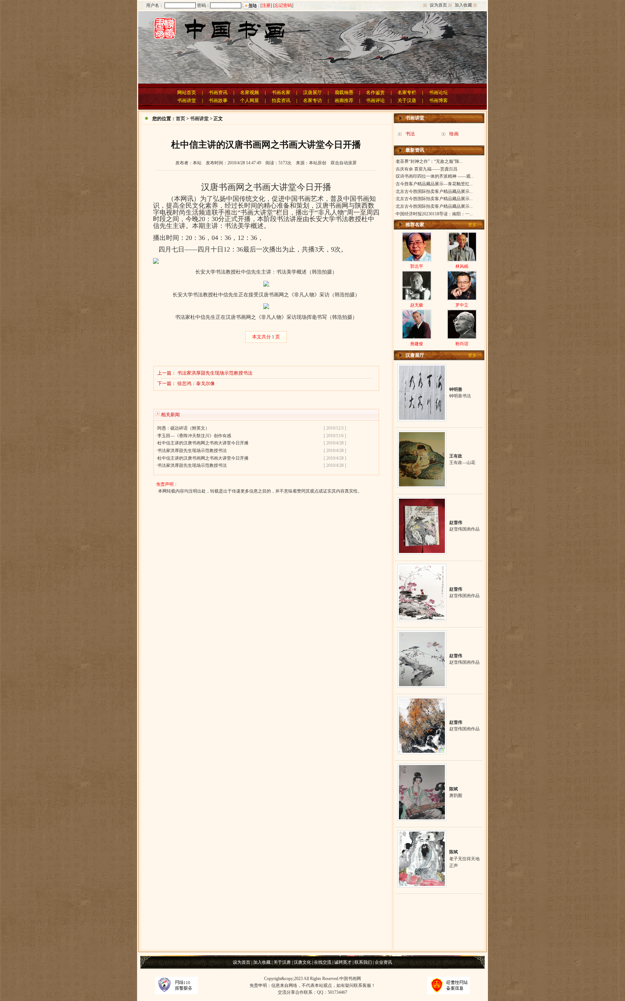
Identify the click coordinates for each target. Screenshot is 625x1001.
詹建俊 (416, 343)
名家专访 (312, 100)
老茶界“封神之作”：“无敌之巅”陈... (429, 161)
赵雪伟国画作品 (464, 529)
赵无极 (416, 305)
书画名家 (281, 92)
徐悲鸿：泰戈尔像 (196, 383)
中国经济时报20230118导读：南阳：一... (434, 213)
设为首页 (438, 5)
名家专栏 (406, 92)
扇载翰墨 (344, 92)
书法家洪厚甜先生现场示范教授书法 (214, 373)
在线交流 (322, 962)
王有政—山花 (462, 462)
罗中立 (461, 305)
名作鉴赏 (375, 92)
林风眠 (461, 266)
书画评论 (375, 100)
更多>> (475, 224)
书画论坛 (438, 92)
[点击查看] (422, 418)
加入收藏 (463, 5)
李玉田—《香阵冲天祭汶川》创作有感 (194, 435)
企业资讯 (383, 962)
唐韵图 (455, 795)
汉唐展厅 (312, 92)
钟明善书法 (460, 395)
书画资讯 (218, 92)
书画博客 (438, 100)
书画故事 (218, 100)
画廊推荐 (344, 100)
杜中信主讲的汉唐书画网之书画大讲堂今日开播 (202, 442)
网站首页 (186, 92)
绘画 (454, 133)
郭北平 (416, 266)
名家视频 (249, 92)
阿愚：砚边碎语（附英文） (183, 428)
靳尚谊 (461, 343)
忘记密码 (283, 5)
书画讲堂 (186, 100)
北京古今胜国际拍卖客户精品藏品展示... (434, 191)
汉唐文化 (302, 962)
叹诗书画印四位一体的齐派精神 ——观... (435, 176)
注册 (266, 5)
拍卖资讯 (281, 100)
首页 (180, 118)
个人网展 (249, 100)
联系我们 (363, 962)
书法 (410, 133)
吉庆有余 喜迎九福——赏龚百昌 (427, 169)
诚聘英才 (343, 962)
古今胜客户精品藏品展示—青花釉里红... (434, 183)
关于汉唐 (406, 100)
